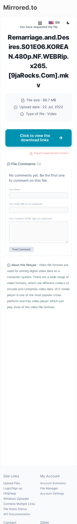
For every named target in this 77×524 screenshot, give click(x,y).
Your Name (14, 189)
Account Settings (52, 493)
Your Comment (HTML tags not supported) (30, 218)
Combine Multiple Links (19, 504)
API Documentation (16, 514)
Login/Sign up (12, 488)
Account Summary (53, 483)
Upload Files (11, 483)
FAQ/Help (9, 493)
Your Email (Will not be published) (25, 204)
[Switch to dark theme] (68, 23)
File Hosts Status (15, 509)
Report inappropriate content (51, 153)
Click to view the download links (35, 137)
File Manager (49, 488)
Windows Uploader (16, 498)
